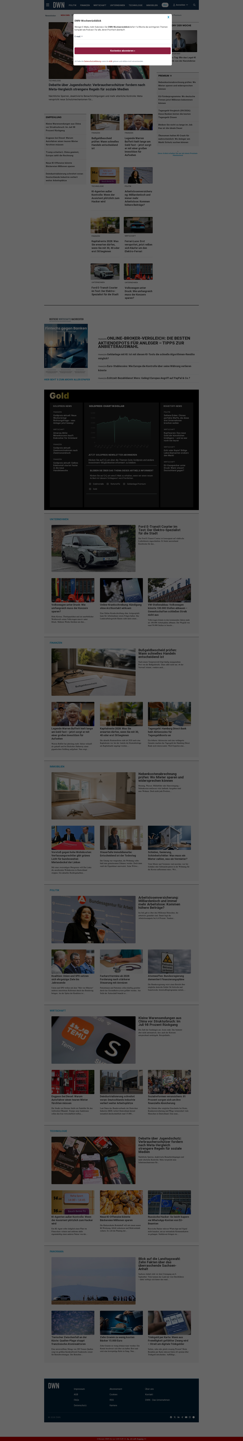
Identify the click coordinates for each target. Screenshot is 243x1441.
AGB (110, 61)
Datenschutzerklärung (92, 61)
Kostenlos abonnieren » (122, 50)
